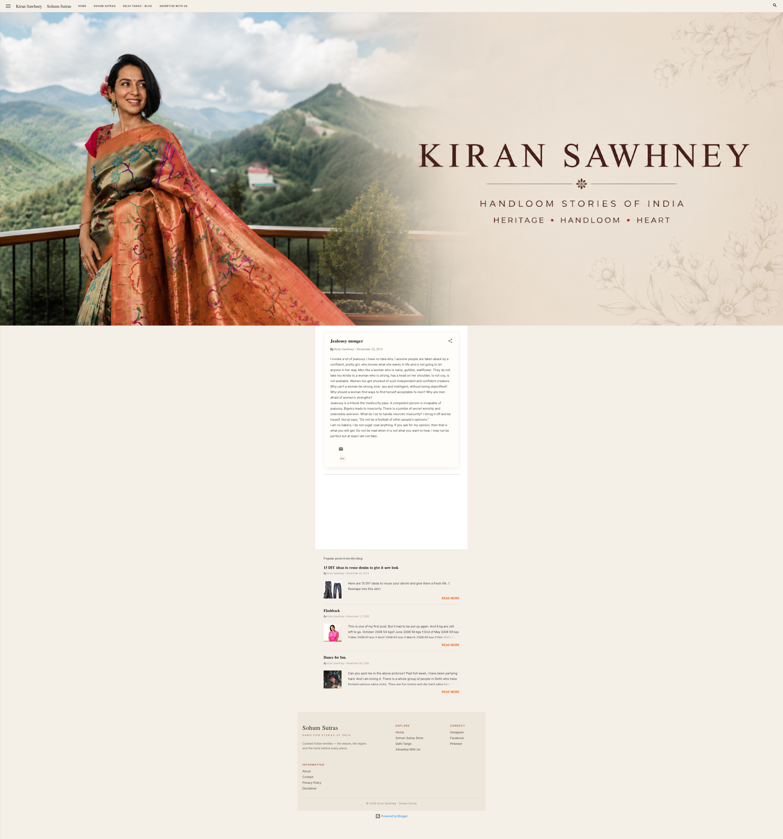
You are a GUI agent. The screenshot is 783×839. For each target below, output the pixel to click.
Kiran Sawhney (29, 6)
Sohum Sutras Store (409, 738)
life (342, 458)
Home (82, 6)
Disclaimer (309, 788)
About (306, 771)
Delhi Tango (404, 744)
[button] (450, 341)
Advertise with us (173, 6)
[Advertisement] (763, 387)
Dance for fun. (335, 657)
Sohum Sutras (59, 6)
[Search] (774, 6)
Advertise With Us (408, 749)
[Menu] (8, 6)
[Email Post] (340, 450)
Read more (450, 598)
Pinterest (456, 744)
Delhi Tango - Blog (137, 6)
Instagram (457, 732)
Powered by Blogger (394, 816)
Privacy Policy (311, 783)
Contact (307, 777)
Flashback (332, 610)
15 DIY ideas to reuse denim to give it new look (361, 567)
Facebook (457, 738)
